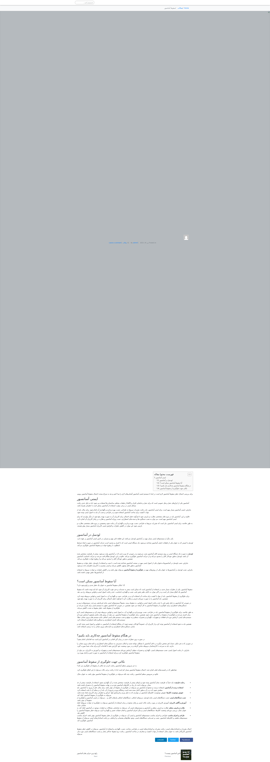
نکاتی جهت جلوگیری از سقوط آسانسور (173, 488)
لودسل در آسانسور (166, 480)
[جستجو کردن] (76, 2)
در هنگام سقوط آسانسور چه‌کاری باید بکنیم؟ (175, 486)
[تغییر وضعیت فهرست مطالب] (188, 474)
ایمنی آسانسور (161, 477)
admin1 (135, 243)
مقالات (125, 243)
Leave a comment (115, 243)
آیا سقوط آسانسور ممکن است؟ (171, 483)
